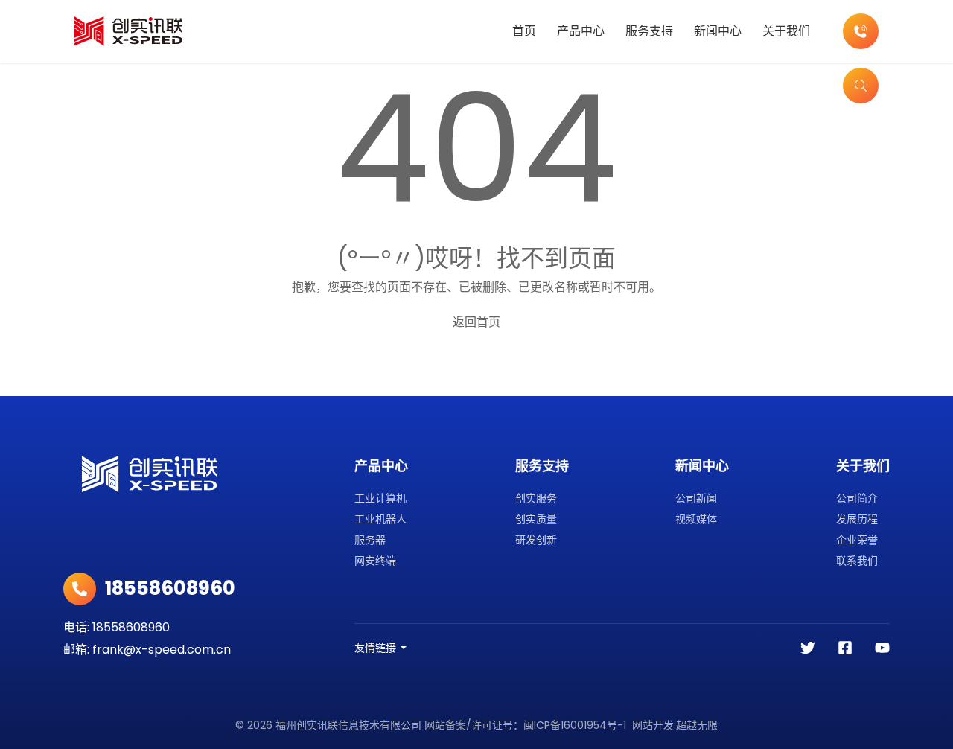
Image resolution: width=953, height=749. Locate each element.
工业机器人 (380, 518)
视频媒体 (696, 518)
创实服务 (536, 498)
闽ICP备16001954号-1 (574, 725)
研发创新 (536, 539)
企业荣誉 (857, 539)
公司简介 (857, 498)
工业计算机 (380, 498)
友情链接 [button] (375, 647)
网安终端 (375, 560)
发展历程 (857, 518)
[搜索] (861, 85)
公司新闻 (696, 498)
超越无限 (697, 725)
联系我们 (857, 560)
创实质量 (536, 518)
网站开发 (653, 725)
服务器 (370, 539)
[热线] (861, 31)
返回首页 (476, 322)
